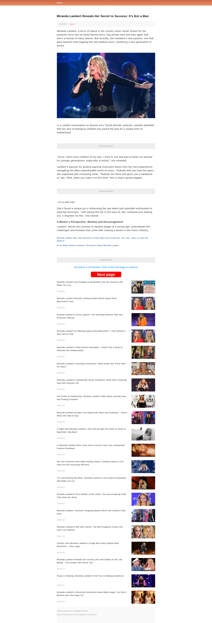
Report (72, 24)
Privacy (75, 614)
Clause (70, 614)
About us (60, 614)
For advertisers (91, 614)
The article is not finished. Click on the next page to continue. (106, 267)
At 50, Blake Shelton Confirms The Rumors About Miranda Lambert (88, 245)
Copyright (82, 614)
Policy (65, 614)
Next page (106, 274)
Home (60, 3)
